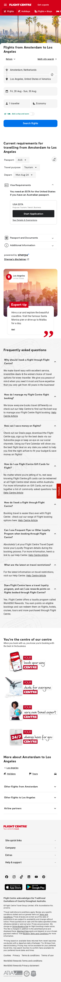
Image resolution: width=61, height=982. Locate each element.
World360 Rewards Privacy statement (21, 965)
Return (9, 59)
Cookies (7, 955)
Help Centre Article (13, 492)
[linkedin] (29, 877)
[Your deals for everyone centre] (30, 687)
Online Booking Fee (20, 926)
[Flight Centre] (20, 5)
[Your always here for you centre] (30, 736)
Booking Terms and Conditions (36, 934)
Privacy (16, 955)
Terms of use (47, 955)
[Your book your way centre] (30, 662)
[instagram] (14, 877)
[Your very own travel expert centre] (30, 712)
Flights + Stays (45, 11)
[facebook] (7, 877)
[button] (17, 103)
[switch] (31, 115)
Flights (10, 11)
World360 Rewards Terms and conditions (23, 961)
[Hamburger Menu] (5, 4)
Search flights (30, 123)
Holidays (25, 11)
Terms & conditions (31, 955)
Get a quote (43, 5)
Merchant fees (23, 931)
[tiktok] (21, 877)
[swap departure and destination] (52, 75)
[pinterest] (44, 877)
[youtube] (36, 877)
